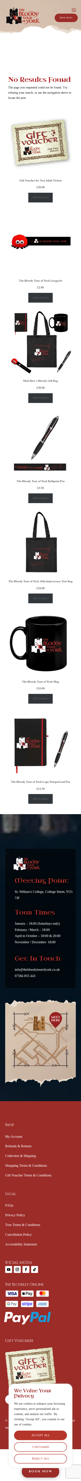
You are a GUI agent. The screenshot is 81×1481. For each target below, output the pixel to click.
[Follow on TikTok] (34, 1269)
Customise (40, 1447)
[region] (40, 1426)
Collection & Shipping (20, 1156)
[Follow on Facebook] (25, 1269)
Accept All (40, 1435)
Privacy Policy (15, 1215)
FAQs (9, 1205)
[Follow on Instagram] (17, 1269)
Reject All (40, 1459)
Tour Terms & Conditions (22, 1225)
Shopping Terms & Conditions (26, 1165)
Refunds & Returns (18, 1146)
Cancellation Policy (18, 1234)
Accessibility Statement (21, 1244)
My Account (13, 1136)
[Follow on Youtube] (8, 1269)
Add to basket (40, 197)
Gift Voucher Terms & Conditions (28, 1175)
